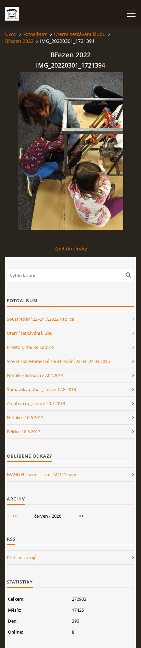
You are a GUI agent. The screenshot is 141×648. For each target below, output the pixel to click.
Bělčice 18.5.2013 (23, 431)
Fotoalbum (35, 34)
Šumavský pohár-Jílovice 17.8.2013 (41, 389)
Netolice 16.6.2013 (25, 417)
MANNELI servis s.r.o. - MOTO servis (43, 474)
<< (14, 516)
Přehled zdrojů (22, 557)
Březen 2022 (19, 41)
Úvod (11, 34)
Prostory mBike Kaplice (30, 347)
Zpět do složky (70, 248)
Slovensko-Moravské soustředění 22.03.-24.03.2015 (58, 361)
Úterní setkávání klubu (80, 34)
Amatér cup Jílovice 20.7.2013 (36, 403)
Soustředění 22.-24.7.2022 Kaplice (40, 319)
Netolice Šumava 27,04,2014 (35, 375)
